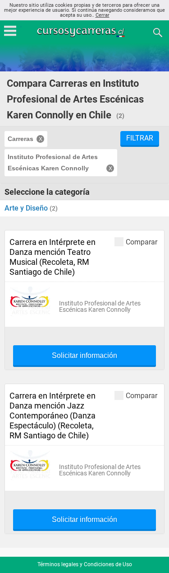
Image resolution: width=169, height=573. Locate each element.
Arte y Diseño (27, 208)
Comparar (141, 242)
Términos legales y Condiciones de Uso (84, 564)
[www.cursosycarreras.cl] (85, 32)
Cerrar (103, 15)
